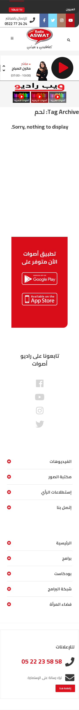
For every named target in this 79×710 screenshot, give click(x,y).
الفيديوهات (61, 461)
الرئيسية (64, 543)
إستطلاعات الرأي (56, 492)
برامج (67, 558)
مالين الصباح (21, 68)
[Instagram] (61, 20)
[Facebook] (44, 20)
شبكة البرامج (60, 589)
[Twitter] (52, 20)
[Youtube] (70, 20)
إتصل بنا (64, 507)
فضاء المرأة (61, 604)
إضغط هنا (65, 688)
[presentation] (3, 65)
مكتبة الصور (60, 476)
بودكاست (63, 573)
